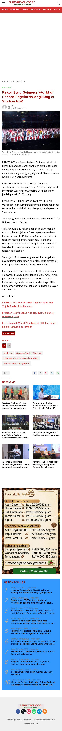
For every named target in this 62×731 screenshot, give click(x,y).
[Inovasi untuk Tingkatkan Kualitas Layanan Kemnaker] (46, 422)
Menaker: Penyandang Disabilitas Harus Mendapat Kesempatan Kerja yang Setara (31, 591)
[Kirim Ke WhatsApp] (58, 373)
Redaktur (11, 106)
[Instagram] (28, 711)
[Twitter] (23, 711)
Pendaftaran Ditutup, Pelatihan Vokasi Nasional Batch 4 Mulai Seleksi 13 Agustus (45, 406)
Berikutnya (8, 333)
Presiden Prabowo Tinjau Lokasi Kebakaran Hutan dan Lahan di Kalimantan (14, 405)
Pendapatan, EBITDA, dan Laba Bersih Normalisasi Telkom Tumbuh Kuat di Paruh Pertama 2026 (31, 601)
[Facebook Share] (34, 373)
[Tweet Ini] (40, 373)
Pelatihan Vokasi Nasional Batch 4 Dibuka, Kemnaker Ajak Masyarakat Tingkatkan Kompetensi (31, 632)
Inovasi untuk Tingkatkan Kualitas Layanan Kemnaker (46, 433)
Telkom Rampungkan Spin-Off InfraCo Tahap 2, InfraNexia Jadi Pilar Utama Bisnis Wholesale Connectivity (34, 642)
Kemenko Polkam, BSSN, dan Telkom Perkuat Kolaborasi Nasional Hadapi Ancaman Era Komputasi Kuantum (15, 435)
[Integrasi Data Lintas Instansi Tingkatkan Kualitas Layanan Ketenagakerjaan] (15, 451)
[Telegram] (39, 711)
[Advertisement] (31, 45)
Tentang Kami (13, 719)
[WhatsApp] (34, 711)
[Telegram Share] (52, 373)
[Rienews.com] (21, 3)
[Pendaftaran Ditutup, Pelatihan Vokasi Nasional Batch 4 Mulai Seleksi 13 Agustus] (46, 392)
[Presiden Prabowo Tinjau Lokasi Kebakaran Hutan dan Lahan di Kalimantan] (15, 392)
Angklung (8, 353)
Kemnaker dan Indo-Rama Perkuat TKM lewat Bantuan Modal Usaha (33, 652)
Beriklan (27, 719)
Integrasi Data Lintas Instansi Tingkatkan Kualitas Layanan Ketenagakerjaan (15, 464)
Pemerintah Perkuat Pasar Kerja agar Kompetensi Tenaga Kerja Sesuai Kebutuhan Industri (45, 464)
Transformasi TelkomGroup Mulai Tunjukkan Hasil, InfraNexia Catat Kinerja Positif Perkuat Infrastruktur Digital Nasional (32, 611)
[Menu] (4, 3)
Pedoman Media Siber (45, 719)
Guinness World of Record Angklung (21, 358)
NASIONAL (7, 87)
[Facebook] (18, 711)
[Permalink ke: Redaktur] (4, 107)
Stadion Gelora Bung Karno (17, 363)
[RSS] (44, 711)
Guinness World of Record (28, 353)
